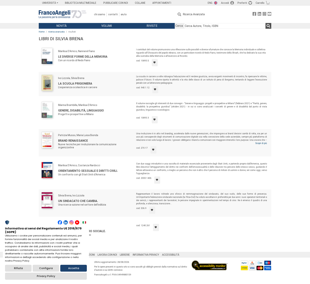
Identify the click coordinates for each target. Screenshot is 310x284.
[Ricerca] (268, 26)
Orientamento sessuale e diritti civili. (88, 171)
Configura (46, 268)
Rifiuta (18, 268)
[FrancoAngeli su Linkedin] (259, 14)
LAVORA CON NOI (107, 254)
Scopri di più (261, 143)
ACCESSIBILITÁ (170, 254)
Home (41, 32)
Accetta (73, 268)
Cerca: (179, 25)
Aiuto (124, 14)
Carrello (260, 2)
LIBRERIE (125, 254)
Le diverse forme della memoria (82, 56)
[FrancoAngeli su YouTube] (269, 14)
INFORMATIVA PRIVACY (146, 254)
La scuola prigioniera (75, 83)
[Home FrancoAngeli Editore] (62, 14)
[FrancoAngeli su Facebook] (254, 14)
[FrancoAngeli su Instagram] (264, 14)
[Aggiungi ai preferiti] (155, 62)
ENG (210, 2)
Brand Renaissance (73, 140)
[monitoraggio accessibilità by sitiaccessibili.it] (209, 262)
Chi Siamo (99, 14)
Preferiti (242, 2)
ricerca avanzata (56, 32)
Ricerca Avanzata (194, 14)
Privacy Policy (46, 276)
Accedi (225, 2)
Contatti (113, 14)
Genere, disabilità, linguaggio (81, 110)
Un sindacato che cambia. (78, 201)
